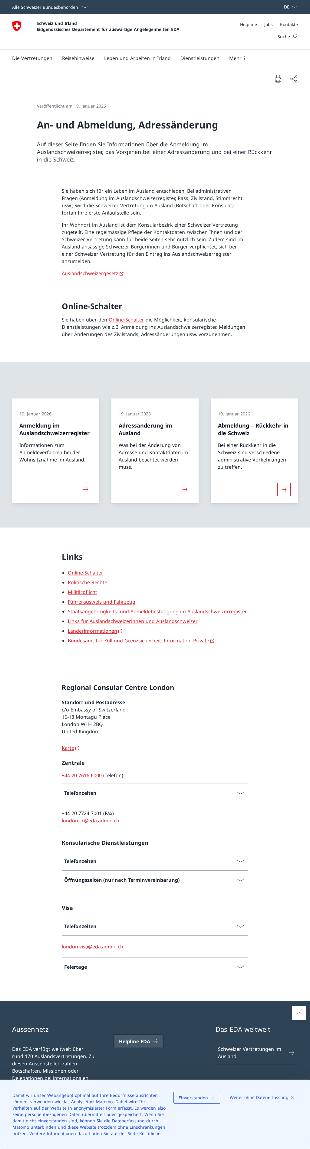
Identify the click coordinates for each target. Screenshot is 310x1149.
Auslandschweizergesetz (90, 273)
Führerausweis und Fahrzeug (101, 601)
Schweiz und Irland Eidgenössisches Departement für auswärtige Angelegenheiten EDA (108, 26)
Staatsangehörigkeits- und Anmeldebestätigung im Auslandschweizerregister (157, 611)
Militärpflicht (82, 592)
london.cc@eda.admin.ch (90, 820)
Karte (68, 747)
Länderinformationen (92, 631)
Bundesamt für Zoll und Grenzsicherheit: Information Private (138, 640)
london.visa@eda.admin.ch (92, 946)
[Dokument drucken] (278, 78)
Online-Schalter (126, 319)
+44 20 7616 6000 (82, 775)
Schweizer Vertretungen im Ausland (249, 1053)
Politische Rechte (87, 582)
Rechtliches (151, 1133)
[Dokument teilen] (294, 79)
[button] (32, 58)
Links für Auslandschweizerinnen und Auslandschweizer (133, 621)
